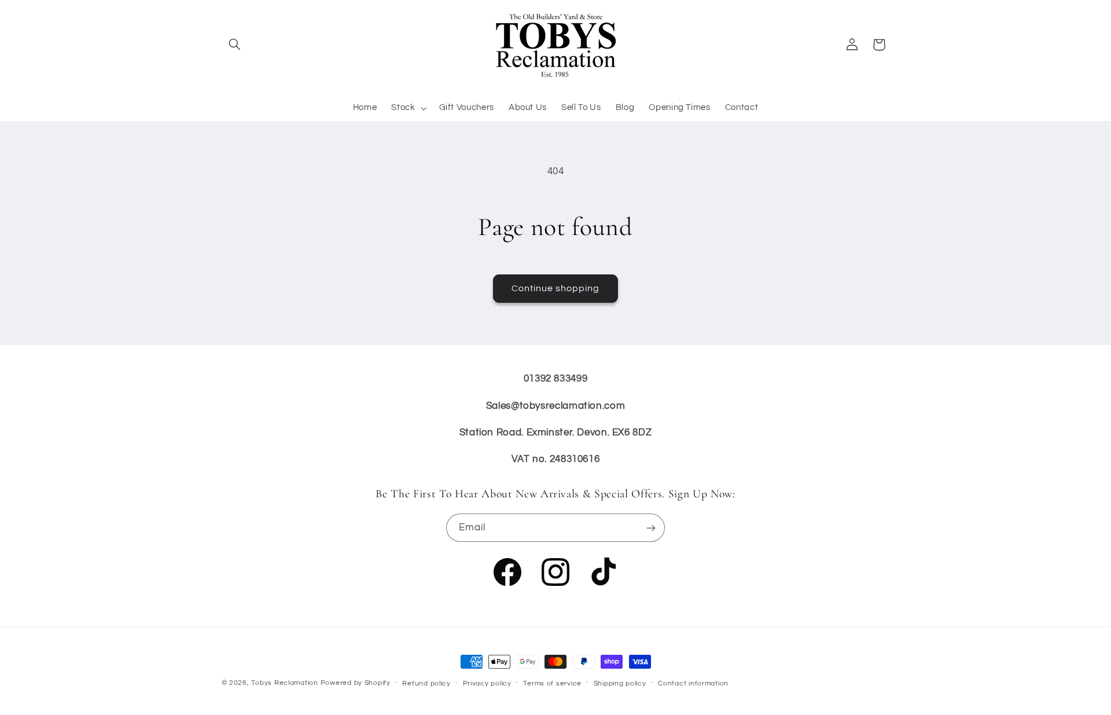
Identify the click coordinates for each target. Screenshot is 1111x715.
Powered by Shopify (356, 683)
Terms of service (552, 683)
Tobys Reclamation (284, 683)
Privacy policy (487, 683)
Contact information (693, 683)
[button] (235, 44)
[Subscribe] (651, 528)
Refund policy (426, 683)
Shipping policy (620, 683)
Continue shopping (556, 288)
